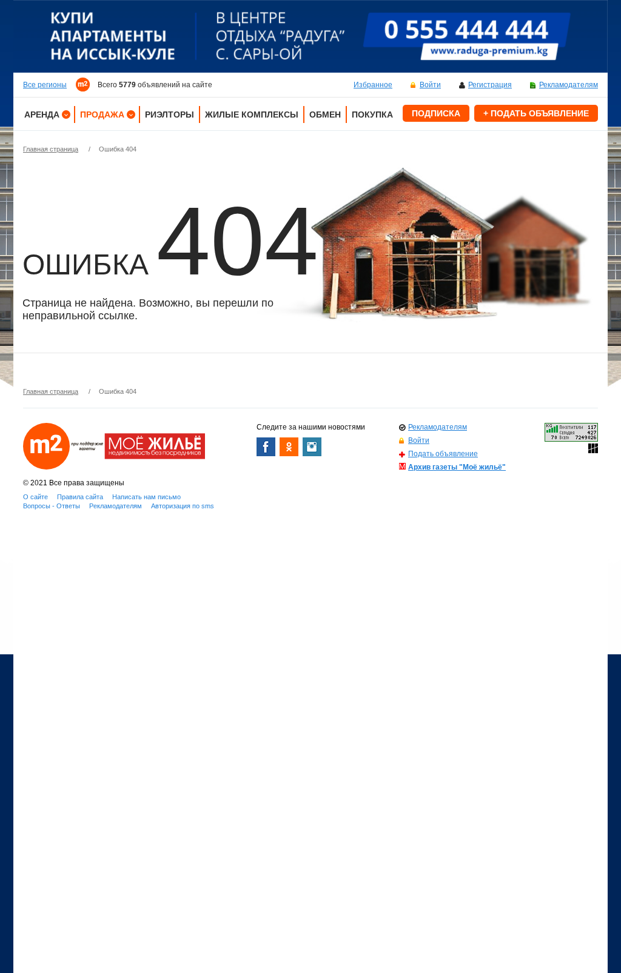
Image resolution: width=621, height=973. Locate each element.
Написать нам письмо (146, 496)
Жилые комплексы (251, 114)
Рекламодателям (568, 85)
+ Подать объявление (536, 113)
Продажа (102, 114)
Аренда (41, 114)
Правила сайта (80, 496)
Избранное (373, 85)
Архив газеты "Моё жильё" (457, 467)
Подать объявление (443, 454)
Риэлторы (169, 114)
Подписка (436, 113)
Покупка (372, 114)
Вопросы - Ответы (51, 506)
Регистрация (490, 85)
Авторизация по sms (182, 506)
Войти (430, 85)
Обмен (325, 114)
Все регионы (45, 85)
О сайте (35, 496)
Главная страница (50, 149)
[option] (310, 36)
